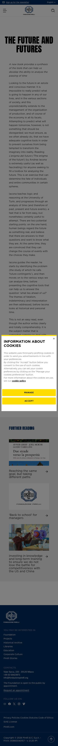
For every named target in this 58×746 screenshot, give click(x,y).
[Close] (54, 338)
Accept (29, 401)
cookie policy (19, 381)
